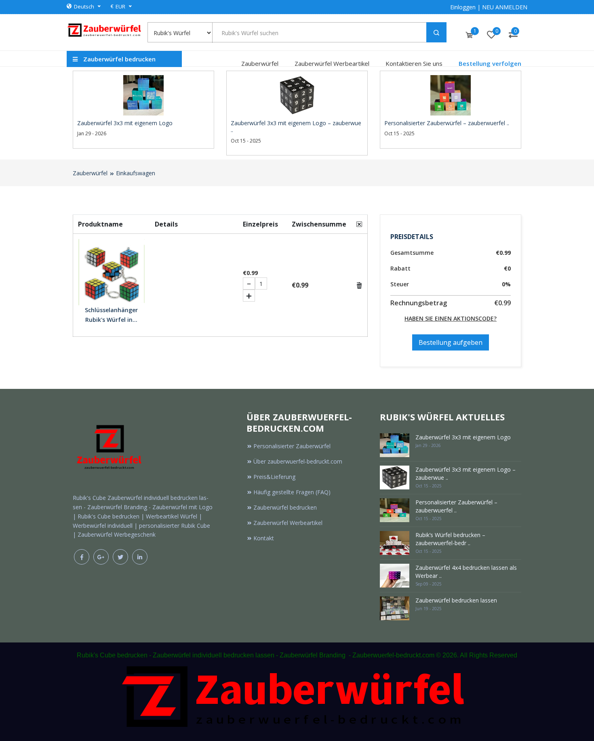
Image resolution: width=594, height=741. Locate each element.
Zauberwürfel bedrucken (285, 507)
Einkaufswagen (135, 173)
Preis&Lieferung (274, 477)
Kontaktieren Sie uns (413, 63)
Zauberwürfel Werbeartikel (332, 63)
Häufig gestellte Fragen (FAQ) (292, 492)
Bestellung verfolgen (490, 63)
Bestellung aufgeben (450, 342)
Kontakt (263, 538)
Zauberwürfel (259, 63)
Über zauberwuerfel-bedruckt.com (297, 461)
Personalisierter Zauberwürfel (292, 446)
